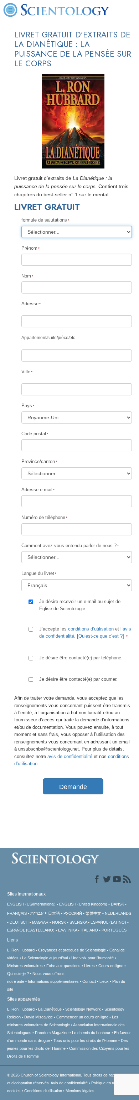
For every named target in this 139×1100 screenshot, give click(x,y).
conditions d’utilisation (91, 629)
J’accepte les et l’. (85, 632)
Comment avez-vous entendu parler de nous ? (69, 545)
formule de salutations (44, 220)
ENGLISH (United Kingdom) (83, 904)
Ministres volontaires (25, 966)
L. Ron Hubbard (21, 950)
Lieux (104, 981)
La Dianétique (50, 1009)
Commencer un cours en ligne (82, 1017)
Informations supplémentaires (53, 981)
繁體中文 (93, 913)
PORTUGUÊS (114, 930)
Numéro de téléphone (43, 517)
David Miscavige (38, 1017)
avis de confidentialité (69, 756)
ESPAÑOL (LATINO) (108, 922)
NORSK (59, 922)
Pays (26, 405)
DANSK (117, 904)
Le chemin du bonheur (92, 1033)
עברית (36, 913)
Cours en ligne (110, 966)
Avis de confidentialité (69, 1083)
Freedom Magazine (51, 1033)
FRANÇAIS (17, 913)
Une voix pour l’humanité (92, 958)
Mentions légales (80, 1091)
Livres (89, 966)
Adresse (29, 303)
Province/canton (38, 461)
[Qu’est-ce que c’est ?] (100, 636)
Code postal (33, 433)
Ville (25, 371)
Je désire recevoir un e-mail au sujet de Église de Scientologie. (79, 605)
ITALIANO (89, 930)
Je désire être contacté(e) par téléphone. (81, 657)
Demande (73, 786)
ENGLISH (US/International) (31, 904)
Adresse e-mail (36, 489)
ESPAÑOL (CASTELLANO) (31, 930)
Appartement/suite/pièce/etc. (48, 337)
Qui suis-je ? (18, 973)
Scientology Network (83, 1009)
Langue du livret (37, 573)
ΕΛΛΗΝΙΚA (67, 930)
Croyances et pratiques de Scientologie (72, 950)
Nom (26, 276)
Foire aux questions (63, 966)
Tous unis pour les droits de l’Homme (85, 1040)
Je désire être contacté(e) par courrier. (78, 679)
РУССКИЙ (72, 913)
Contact (89, 981)
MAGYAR (40, 922)
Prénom (29, 248)
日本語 (54, 913)
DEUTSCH (19, 922)
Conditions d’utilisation (43, 1091)
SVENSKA (78, 922)
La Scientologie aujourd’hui (45, 958)
